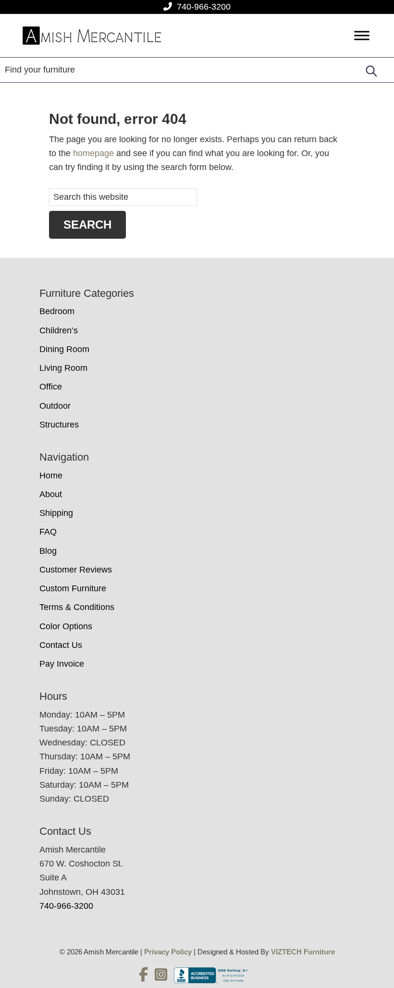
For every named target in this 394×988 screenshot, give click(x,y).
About (50, 494)
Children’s (58, 330)
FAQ (48, 532)
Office (50, 386)
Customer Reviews (75, 569)
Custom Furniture (72, 588)
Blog (48, 551)
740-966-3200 (204, 7)
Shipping (56, 513)
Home (50, 475)
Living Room (63, 368)
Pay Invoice (61, 664)
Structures (59, 424)
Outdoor (55, 406)
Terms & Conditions (76, 607)
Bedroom (56, 311)
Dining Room (64, 349)
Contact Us (60, 645)
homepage (93, 153)
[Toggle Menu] (361, 35)
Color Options (65, 626)
